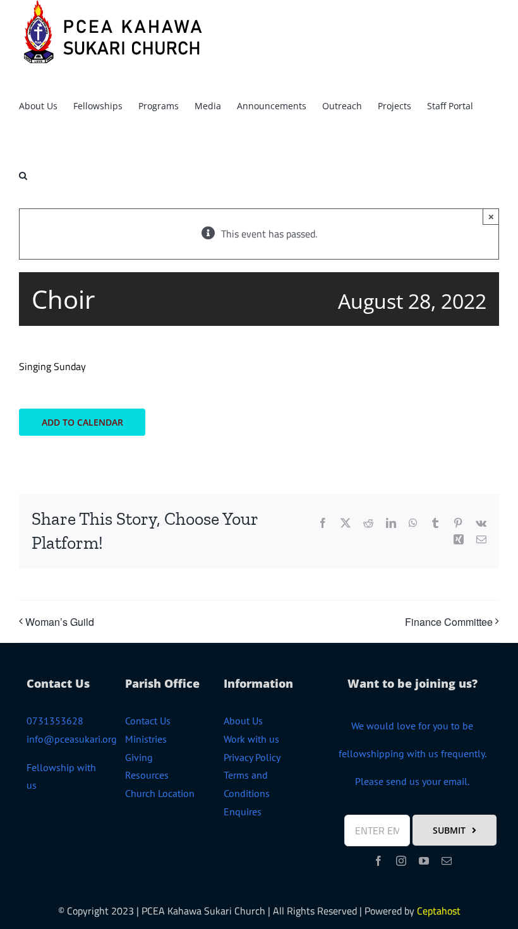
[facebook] (378, 861)
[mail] (447, 861)
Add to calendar (82, 422)
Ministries (146, 739)
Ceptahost (439, 910)
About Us (243, 720)
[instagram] (401, 861)
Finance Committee (449, 621)
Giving (139, 757)
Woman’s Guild (59, 621)
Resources (147, 775)
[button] (23, 173)
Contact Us (148, 720)
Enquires (243, 811)
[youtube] (424, 861)
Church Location (160, 793)
